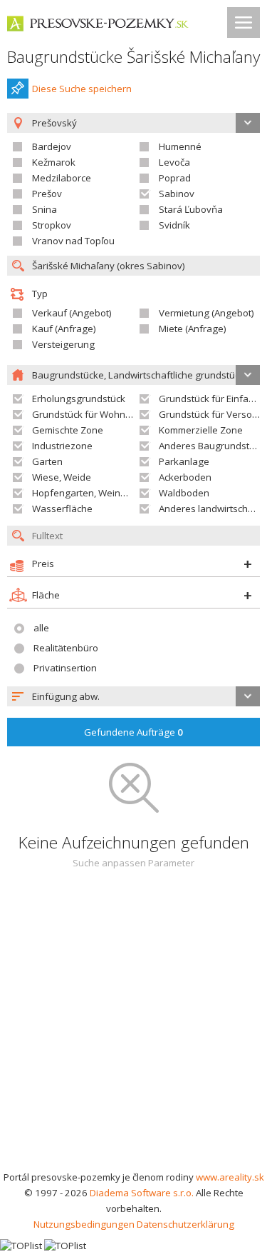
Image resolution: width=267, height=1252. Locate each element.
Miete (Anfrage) (192, 328)
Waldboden (184, 492)
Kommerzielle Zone (201, 430)
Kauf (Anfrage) (64, 328)
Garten (47, 461)
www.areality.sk (230, 1177)
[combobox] (133, 696)
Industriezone (62, 445)
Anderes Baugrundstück (211, 445)
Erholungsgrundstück (78, 398)
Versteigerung (63, 344)
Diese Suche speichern (82, 88)
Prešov (47, 193)
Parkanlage (184, 461)
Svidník (174, 225)
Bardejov (51, 146)
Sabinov (176, 193)
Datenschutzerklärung (185, 1224)
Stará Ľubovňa (191, 209)
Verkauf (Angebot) (72, 312)
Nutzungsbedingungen (84, 1224)
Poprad (175, 177)
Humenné (180, 146)
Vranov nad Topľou (73, 240)
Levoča (174, 162)
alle (41, 627)
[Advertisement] (133, 1028)
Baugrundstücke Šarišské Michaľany (133, 57)
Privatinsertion (65, 667)
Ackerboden (185, 477)
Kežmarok (53, 162)
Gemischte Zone (67, 430)
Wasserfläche (62, 508)
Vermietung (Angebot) (206, 312)
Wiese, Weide (61, 477)
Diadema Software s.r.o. (142, 1192)
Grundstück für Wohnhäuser (94, 414)
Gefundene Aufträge (133, 732)
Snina (44, 209)
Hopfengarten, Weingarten (91, 492)
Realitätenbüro (65, 647)
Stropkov (51, 225)
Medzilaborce (61, 177)
